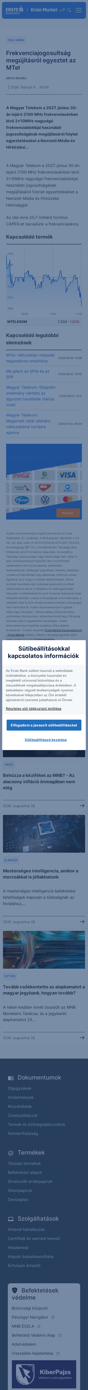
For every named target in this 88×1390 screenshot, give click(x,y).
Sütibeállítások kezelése (46, 740)
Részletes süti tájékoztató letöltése (33, 708)
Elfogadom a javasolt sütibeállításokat (44, 725)
